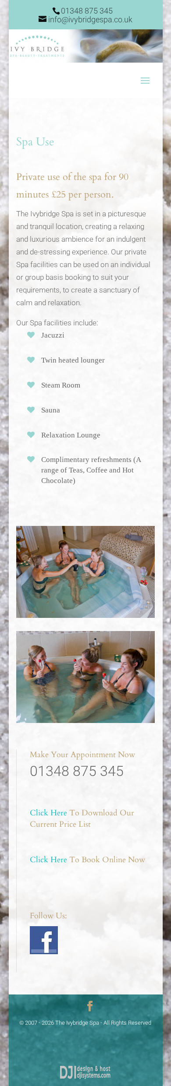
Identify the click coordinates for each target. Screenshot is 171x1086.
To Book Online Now (87, 859)
